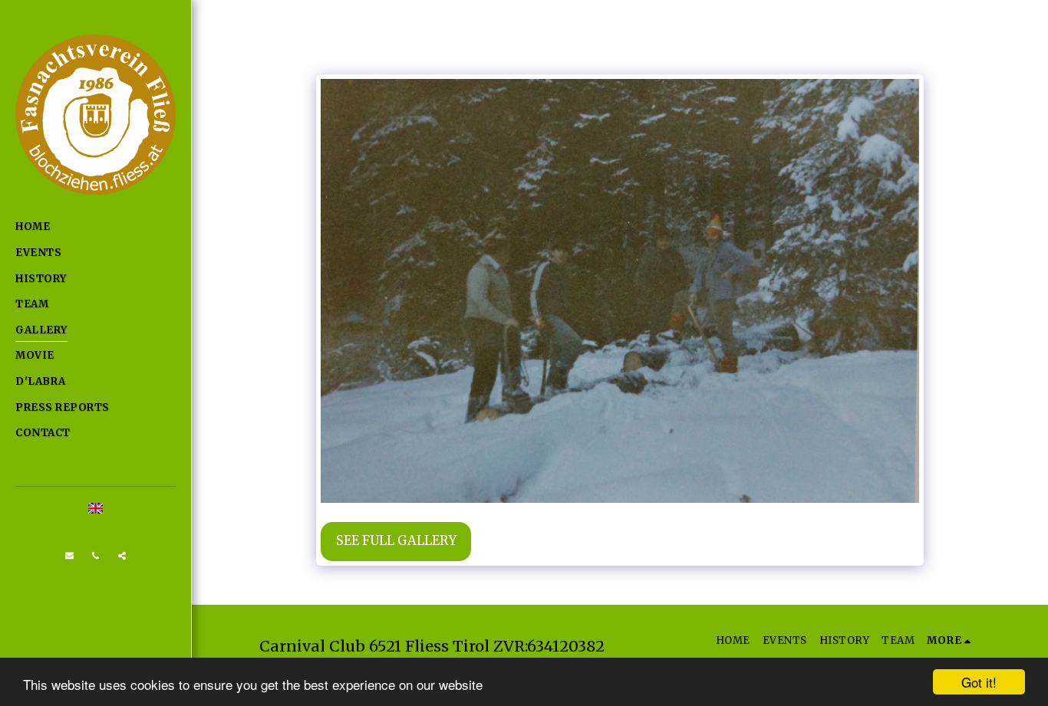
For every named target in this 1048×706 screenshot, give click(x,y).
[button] (69, 555)
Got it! (979, 681)
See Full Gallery (396, 541)
